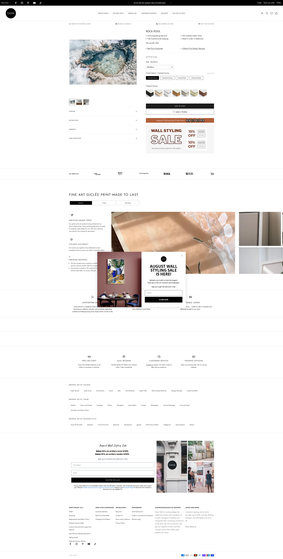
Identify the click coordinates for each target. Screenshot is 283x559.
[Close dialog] (182, 255)
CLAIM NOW (163, 300)
